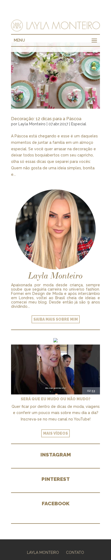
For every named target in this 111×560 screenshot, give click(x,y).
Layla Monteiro (32, 124)
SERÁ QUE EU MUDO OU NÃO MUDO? (56, 399)
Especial (78, 124)
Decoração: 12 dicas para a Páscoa (46, 118)
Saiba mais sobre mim (55, 319)
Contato (75, 552)
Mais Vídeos (55, 433)
